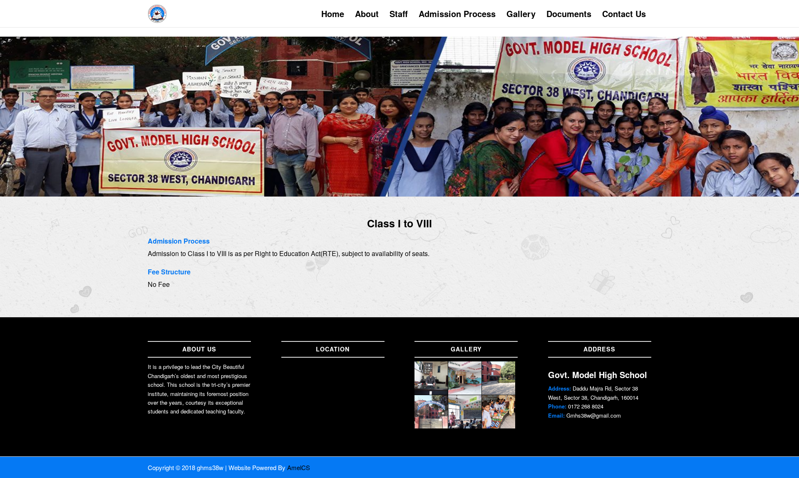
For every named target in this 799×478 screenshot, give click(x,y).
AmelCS (298, 467)
